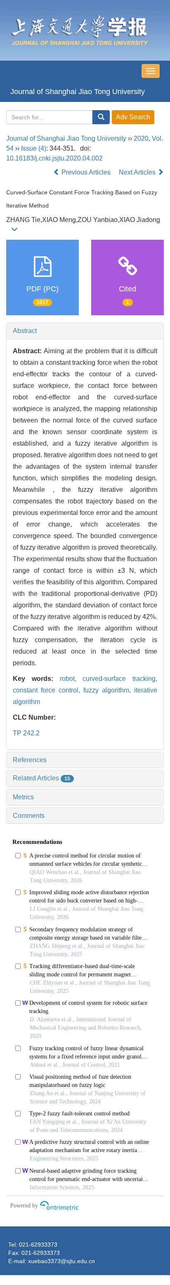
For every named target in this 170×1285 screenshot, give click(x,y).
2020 (141, 138)
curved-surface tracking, (120, 678)
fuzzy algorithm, (108, 690)
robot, (71, 678)
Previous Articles (86, 172)
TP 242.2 (26, 733)
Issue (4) (33, 148)
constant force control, (48, 690)
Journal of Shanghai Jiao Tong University (77, 91)
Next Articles (138, 172)
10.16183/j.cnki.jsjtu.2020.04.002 (54, 158)
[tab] (85, 331)
